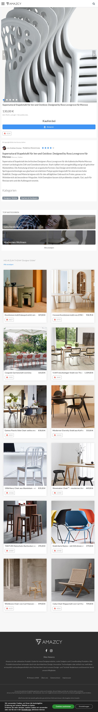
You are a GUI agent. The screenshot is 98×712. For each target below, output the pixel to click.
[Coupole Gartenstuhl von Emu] (25, 349)
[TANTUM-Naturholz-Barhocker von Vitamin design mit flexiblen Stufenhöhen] (25, 522)
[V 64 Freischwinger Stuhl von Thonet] (72, 349)
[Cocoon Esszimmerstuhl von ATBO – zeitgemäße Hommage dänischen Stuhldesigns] (72, 291)
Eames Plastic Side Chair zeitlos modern (22, 430)
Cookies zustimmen (63, 706)
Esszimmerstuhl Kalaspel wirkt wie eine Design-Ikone (28, 315)
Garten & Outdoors (29, 198)
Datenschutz (55, 678)
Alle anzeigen (49, 248)
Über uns (44, 678)
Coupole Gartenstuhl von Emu (18, 373)
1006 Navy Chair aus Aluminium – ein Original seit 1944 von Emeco (34, 488)
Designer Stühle (10, 198)
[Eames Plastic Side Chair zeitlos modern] (25, 406)
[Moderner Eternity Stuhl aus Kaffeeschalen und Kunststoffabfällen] (72, 406)
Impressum (67, 678)
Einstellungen (84, 706)
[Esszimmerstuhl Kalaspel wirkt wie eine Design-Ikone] (25, 291)
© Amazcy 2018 (33, 678)
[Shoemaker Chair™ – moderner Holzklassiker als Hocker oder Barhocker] (72, 464)
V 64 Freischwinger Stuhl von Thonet (69, 373)
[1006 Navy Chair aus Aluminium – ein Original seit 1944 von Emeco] (25, 464)
